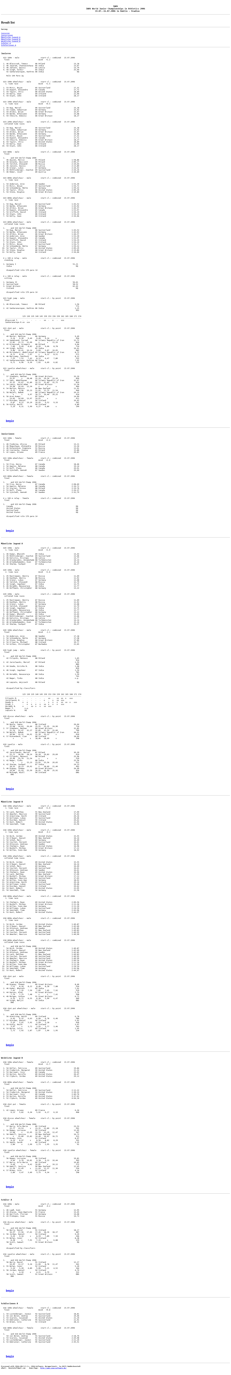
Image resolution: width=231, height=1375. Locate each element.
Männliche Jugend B (10, 39)
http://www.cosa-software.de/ (53, 1368)
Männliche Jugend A (10, 37)
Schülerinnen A (8, 45)
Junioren (5, 33)
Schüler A (6, 43)
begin (10, 420)
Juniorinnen (7, 35)
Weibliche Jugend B (10, 41)
